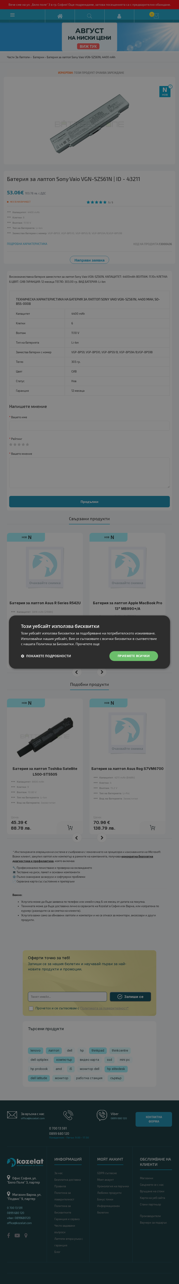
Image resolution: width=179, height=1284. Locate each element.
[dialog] (89, 642)
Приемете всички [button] (134, 656)
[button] (46, 656)
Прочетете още (88, 644)
